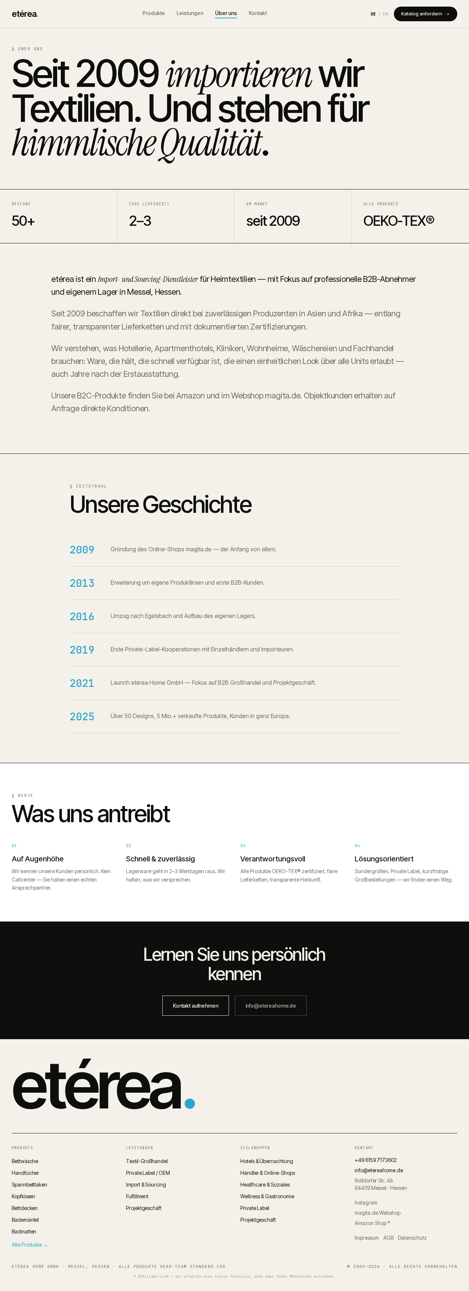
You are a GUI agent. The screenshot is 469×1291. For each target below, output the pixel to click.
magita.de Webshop (377, 1213)
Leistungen (190, 13)
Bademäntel (25, 1220)
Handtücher (25, 1173)
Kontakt (258, 13)
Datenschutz (412, 1238)
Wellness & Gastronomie (267, 1196)
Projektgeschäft (144, 1208)
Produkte (154, 13)
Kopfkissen (23, 1196)
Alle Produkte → (30, 1245)
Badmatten (24, 1231)
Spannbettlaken (29, 1184)
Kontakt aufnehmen (195, 1006)
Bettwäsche (25, 1161)
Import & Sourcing (146, 1184)
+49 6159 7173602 (376, 1160)
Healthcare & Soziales (265, 1184)
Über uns (226, 13)
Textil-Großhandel (147, 1161)
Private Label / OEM (148, 1173)
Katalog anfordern (421, 13)
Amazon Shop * (372, 1223)
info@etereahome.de (270, 1006)
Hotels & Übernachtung (266, 1161)
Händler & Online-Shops (267, 1173)
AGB (388, 1238)
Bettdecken (25, 1208)
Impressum (367, 1238)
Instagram (366, 1202)
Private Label (254, 1208)
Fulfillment (137, 1196)
